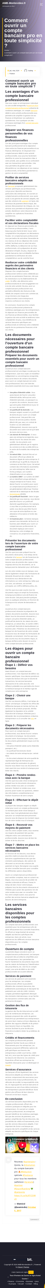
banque (19, 557)
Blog (36, 1284)
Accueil (21, 1284)
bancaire (34, 110)
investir (8, 1065)
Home (6, 50)
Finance (12, 74)
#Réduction (26, 1171)
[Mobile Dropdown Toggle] (31, 1272)
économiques (15, 494)
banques (11, 186)
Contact (29, 1284)
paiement (25, 201)
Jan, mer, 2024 (14, 71)
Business (29, 1281)
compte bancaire (32, 123)
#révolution (29, 1165)
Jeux (36, 1281)
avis (32, 718)
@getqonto (19, 1192)
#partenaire (29, 1161)
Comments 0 (34, 1220)
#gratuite (28, 1182)
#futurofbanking (22, 1188)
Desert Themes (23, 1267)
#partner (18, 1185)
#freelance (28, 1175)
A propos (12, 1284)
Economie (20, 1281)
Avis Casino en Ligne (20, 1272)
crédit (7, 281)
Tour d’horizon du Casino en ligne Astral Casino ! (25, 1277)
